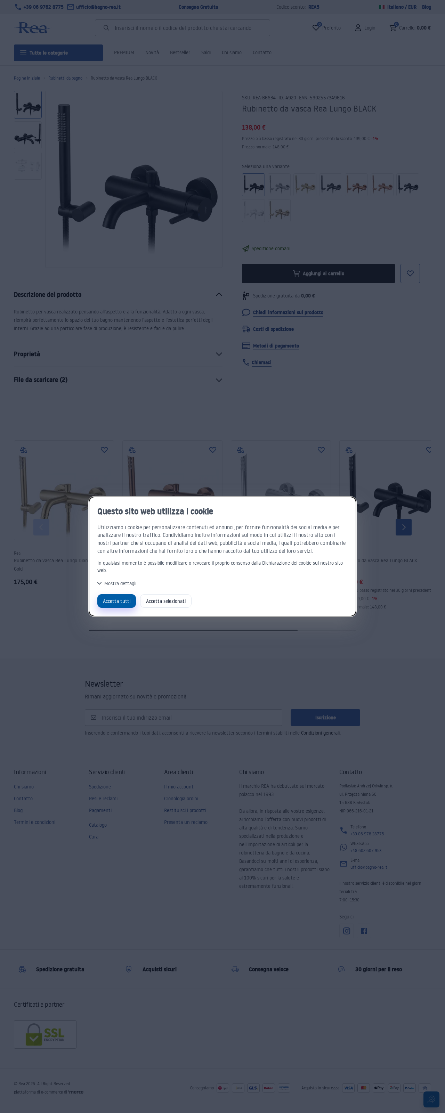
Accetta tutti (116, 601)
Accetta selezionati (166, 601)
